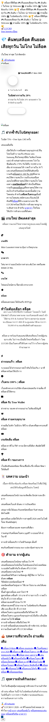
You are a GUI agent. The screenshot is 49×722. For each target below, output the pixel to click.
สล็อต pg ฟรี (23, 662)
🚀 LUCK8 (6, 28)
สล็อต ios (16, 652)
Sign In (4, 31)
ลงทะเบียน (12, 31)
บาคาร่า (29, 208)
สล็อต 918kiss (9, 648)
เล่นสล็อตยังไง (23, 710)
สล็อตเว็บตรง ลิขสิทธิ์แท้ (28, 665)
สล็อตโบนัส (37, 662)
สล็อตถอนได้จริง (29, 668)
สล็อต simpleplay (26, 648)
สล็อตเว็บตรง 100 (31, 652)
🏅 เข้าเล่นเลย (8, 60)
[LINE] (2, 717)
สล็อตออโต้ (13, 668)
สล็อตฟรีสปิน (19, 658)
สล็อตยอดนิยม (16, 672)
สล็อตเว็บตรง (34, 658)
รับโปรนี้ (18, 111)
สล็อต (15, 201)
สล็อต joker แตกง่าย (27, 655)
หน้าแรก (12, 710)
